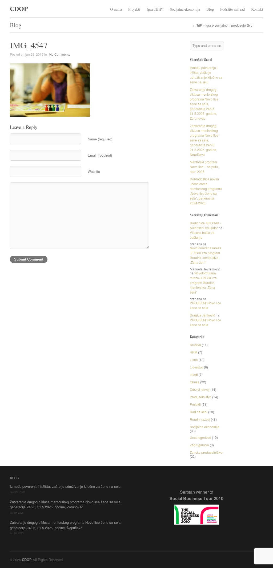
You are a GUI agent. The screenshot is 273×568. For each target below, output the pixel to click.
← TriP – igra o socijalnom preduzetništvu (222, 25)
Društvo (195, 344)
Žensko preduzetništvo (206, 452)
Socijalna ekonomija (185, 9)
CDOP (19, 8)
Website (94, 171)
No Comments (59, 54)
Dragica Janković (202, 315)
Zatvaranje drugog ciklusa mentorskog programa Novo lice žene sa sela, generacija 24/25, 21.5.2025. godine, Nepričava (204, 140)
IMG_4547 (29, 45)
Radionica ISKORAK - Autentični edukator (205, 225)
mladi (194, 374)
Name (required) (100, 138)
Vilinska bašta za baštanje (202, 235)
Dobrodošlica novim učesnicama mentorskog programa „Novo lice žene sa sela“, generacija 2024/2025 (206, 191)
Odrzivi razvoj (200, 389)
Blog (210, 9)
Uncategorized (200, 437)
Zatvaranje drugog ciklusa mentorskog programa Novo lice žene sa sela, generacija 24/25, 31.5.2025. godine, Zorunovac (204, 103)
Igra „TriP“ (155, 9)
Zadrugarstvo (199, 445)
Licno (194, 359)
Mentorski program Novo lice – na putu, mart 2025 (204, 167)
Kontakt (257, 9)
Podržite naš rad (232, 9)
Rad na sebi (198, 411)
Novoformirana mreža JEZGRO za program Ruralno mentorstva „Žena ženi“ (205, 255)
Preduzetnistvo (200, 397)
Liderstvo (196, 367)
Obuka (194, 382)
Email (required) (100, 155)
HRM (193, 352)
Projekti (134, 9)
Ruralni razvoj (200, 419)
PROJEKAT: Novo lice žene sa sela (205, 305)
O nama (116, 9)
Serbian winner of (196, 495)
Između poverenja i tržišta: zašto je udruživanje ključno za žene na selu (206, 74)
